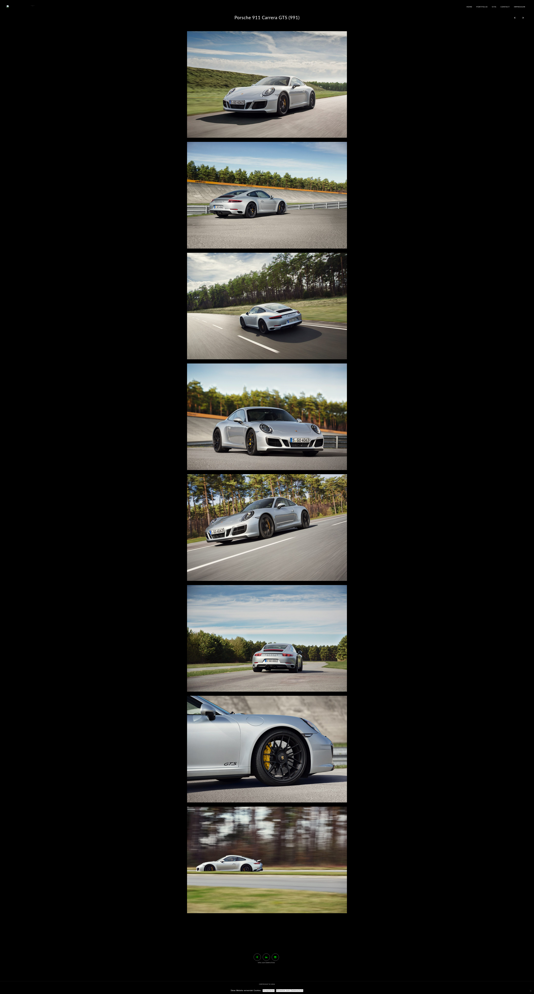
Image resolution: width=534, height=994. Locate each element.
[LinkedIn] (266, 957)
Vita (494, 7)
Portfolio (482, 7)
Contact (505, 7)
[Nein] (530, 990)
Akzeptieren (268, 990)
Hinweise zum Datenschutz (289, 990)
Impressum (519, 7)
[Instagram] (275, 957)
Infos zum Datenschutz (266, 962)
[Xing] (257, 957)
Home (469, 7)
